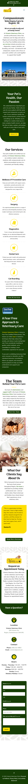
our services (6, 44)
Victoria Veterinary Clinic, (14, 33)
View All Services (14, 298)
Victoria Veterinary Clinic (10, 332)
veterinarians (16, 390)
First (4, 690)
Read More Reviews (14, 539)
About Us (14, 134)
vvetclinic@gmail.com (16, 650)
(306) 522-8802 (14, 2)
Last (4, 697)
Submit (6, 729)
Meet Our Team (14, 412)
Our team (19, 486)
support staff (7, 392)
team (13, 207)
